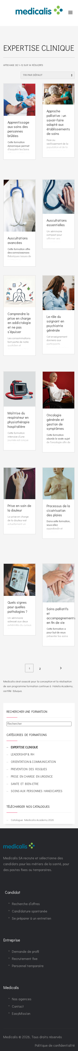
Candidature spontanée (29, 911)
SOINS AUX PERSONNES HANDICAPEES (36, 791)
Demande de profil (25, 951)
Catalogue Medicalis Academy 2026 (32, 820)
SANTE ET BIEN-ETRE (25, 784)
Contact (18, 1006)
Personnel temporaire (28, 965)
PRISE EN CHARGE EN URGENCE (32, 776)
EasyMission (21, 1013)
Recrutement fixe (24, 958)
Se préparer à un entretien (31, 918)
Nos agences (21, 999)
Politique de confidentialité (55, 1045)
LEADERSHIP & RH (22, 754)
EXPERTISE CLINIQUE (24, 747)
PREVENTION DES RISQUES (29, 769)
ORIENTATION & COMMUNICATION (33, 762)
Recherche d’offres (26, 903)
